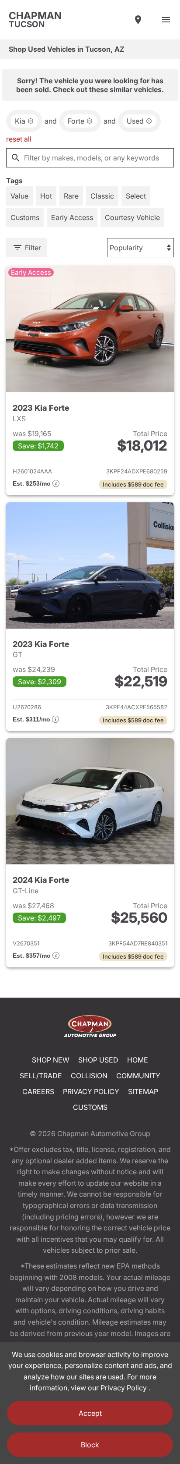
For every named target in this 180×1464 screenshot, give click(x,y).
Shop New (50, 1059)
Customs (90, 1107)
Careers (38, 1091)
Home (137, 1059)
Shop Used (98, 1059)
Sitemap (143, 1091)
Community (138, 1075)
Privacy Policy (91, 1091)
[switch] (166, 19)
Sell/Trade (41, 1075)
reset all (18, 139)
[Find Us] (138, 19)
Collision (89, 1075)
